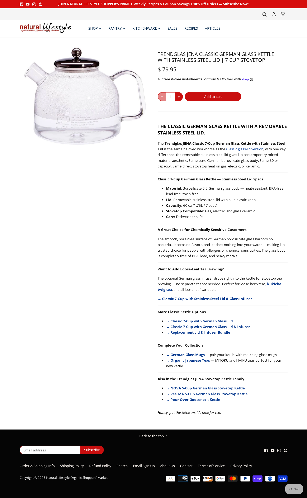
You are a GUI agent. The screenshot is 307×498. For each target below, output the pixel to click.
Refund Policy (100, 465)
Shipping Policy (72, 465)
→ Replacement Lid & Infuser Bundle (198, 332)
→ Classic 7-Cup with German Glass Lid (199, 321)
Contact (186, 465)
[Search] (264, 14)
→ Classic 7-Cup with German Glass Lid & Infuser (208, 326)
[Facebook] (21, 4)
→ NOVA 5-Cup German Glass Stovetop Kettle (205, 388)
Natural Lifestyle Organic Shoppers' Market (77, 477)
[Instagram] (34, 4)
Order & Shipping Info (37, 465)
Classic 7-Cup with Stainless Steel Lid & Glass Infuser (206, 298)
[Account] (273, 14)
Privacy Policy (241, 465)
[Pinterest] (40, 4)
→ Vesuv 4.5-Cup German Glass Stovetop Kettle (207, 394)
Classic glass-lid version (244, 149)
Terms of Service (211, 465)
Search (122, 465)
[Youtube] (27, 4)
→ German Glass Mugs (185, 354)
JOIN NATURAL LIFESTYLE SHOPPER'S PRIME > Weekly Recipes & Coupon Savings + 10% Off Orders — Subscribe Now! (153, 4)
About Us (167, 465)
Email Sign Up (144, 465)
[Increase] (179, 96)
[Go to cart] (282, 14)
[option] (84, 96)
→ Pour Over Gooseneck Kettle (193, 399)
